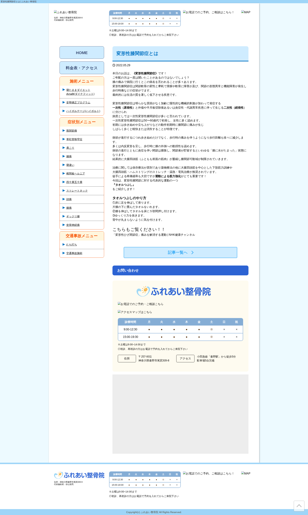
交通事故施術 (74, 253)
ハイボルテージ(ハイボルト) (83, 110)
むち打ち (71, 244)
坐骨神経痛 (73, 224)
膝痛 (69, 207)
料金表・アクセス (82, 68)
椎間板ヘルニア (75, 173)
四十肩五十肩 (74, 182)
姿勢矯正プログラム (78, 102)
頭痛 (69, 199)
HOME (82, 53)
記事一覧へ (178, 252)
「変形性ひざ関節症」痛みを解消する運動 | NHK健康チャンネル (153, 234)
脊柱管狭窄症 (74, 139)
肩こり (70, 147)
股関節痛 (71, 130)
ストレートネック (77, 190)
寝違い (70, 164)
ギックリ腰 (73, 216)
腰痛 (69, 156)
